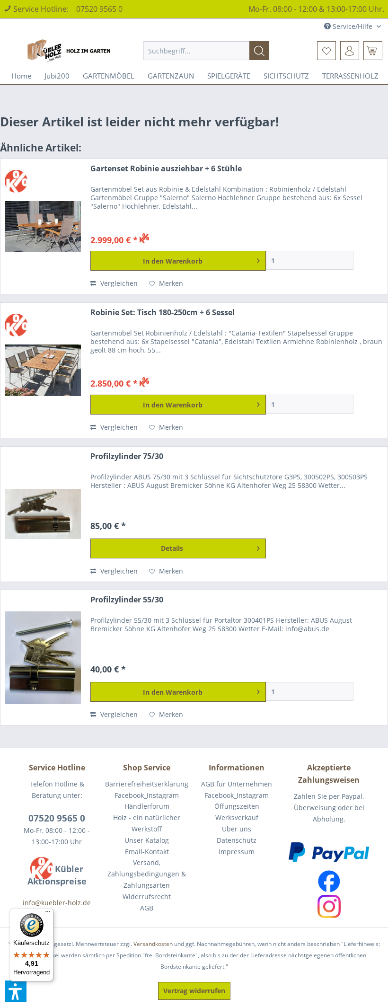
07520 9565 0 (99, 9)
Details (172, 548)
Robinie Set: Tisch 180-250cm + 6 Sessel (162, 313)
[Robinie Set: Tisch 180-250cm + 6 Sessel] (43, 370)
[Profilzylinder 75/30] (43, 514)
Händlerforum (146, 806)
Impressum (237, 851)
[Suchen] (259, 50)
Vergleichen (118, 283)
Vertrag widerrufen (194, 990)
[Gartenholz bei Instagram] (329, 906)
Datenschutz (236, 840)
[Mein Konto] (349, 50)
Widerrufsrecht (147, 896)
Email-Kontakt (147, 851)
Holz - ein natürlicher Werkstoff (146, 823)
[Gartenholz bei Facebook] (329, 881)
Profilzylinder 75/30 (126, 456)
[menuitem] (206, 50)
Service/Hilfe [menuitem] (352, 26)
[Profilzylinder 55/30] (43, 657)
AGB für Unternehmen (236, 783)
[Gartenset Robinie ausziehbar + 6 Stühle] (43, 226)
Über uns (236, 828)
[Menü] (47, 913)
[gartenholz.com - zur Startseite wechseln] (70, 50)
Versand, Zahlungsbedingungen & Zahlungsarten (146, 874)
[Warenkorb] (372, 50)
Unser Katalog (146, 840)
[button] (15, 991)
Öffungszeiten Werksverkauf (236, 812)
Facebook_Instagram (147, 795)
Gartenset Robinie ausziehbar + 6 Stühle (166, 169)
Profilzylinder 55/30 (126, 600)
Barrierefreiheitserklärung (146, 783)
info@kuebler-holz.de (57, 902)
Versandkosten (153, 944)
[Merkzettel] (326, 50)
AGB (146, 907)
